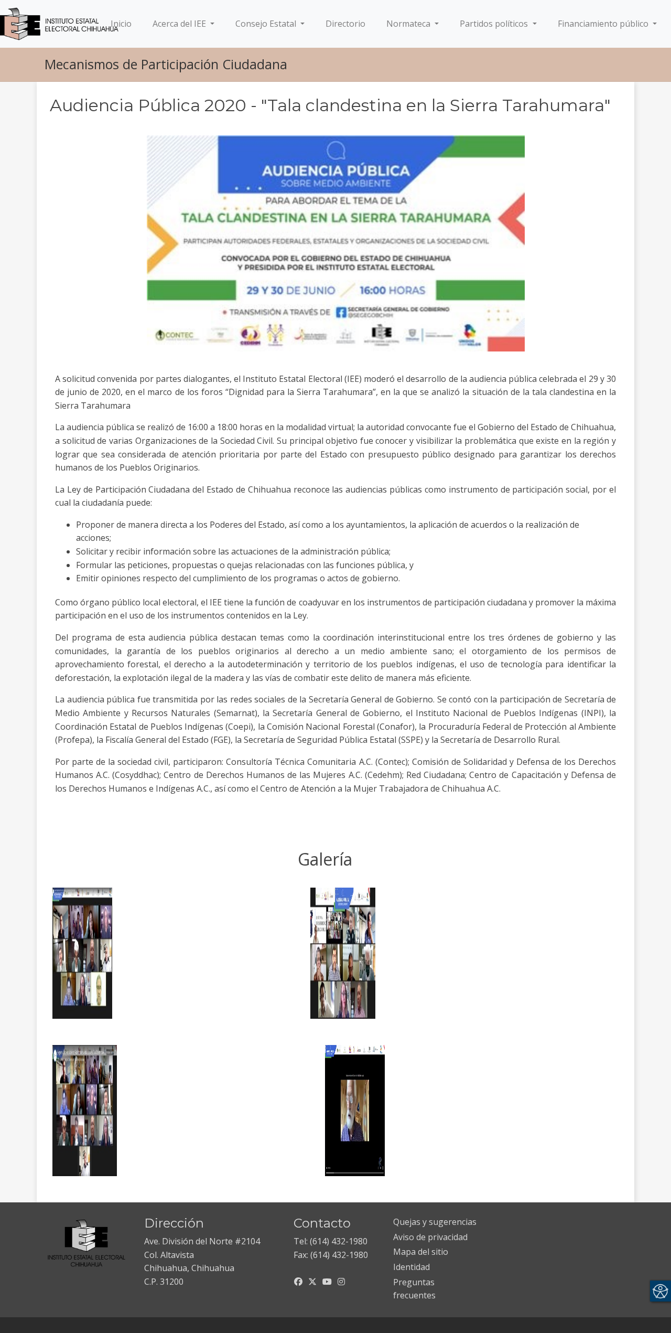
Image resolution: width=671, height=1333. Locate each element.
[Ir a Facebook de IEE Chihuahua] (298, 1281)
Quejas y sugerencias (435, 1222)
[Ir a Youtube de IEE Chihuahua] (327, 1281)
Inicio (123, 23)
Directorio (345, 23)
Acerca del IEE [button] (180, 23)
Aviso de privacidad (430, 1237)
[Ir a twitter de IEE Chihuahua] (312, 1281)
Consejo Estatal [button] (266, 23)
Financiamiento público (604, 23)
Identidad (411, 1267)
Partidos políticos (495, 23)
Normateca (409, 23)
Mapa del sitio (420, 1251)
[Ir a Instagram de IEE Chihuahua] (341, 1281)
